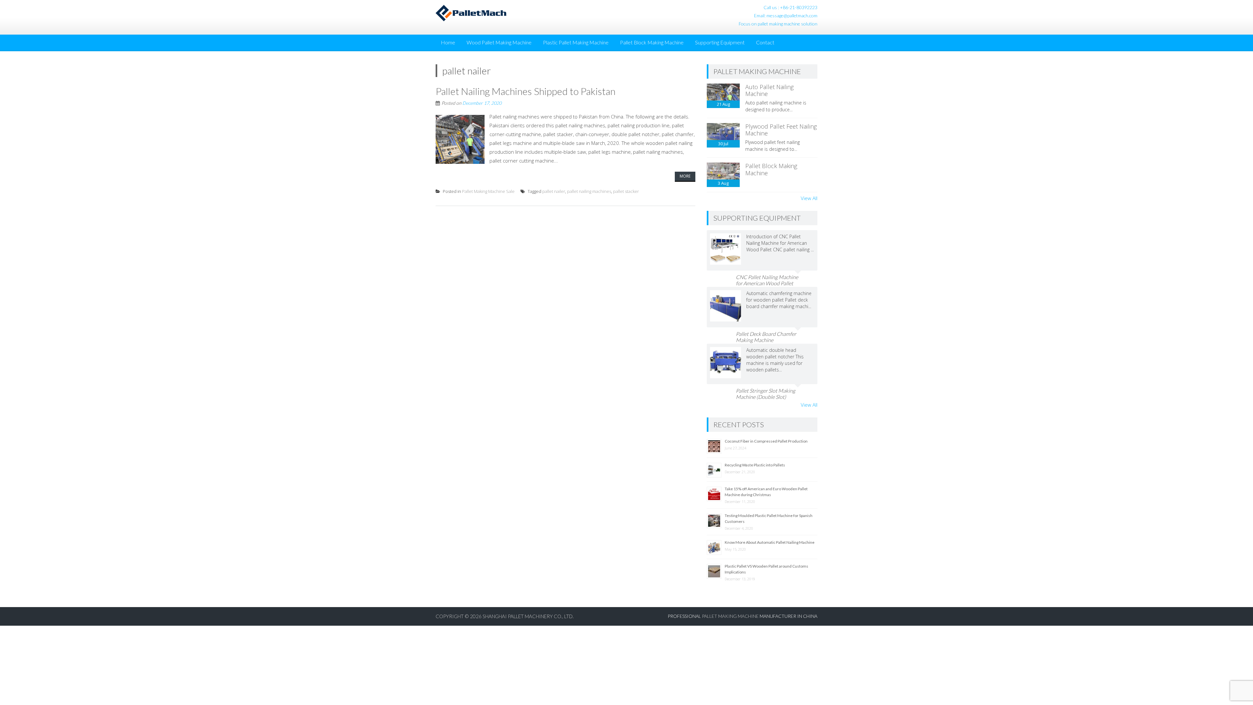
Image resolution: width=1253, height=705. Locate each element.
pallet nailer (553, 191)
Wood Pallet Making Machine (499, 42)
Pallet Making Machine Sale (488, 191)
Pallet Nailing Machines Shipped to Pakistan (525, 91)
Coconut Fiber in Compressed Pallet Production (766, 441)
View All (809, 198)
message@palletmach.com (791, 15)
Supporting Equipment (720, 42)
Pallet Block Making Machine (652, 42)
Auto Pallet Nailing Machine (769, 90)
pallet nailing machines (589, 191)
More (685, 176)
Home (448, 42)
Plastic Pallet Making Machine (576, 42)
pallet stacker (626, 191)
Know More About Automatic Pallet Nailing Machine (769, 542)
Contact (765, 42)
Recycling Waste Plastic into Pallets (755, 464)
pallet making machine (730, 616)
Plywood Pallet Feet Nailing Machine (781, 129)
